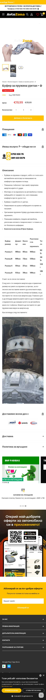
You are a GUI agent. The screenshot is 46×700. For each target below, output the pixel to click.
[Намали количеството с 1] (16, 110)
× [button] (43, 675)
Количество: (7, 110)
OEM (4, 95)
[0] (42, 14)
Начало (4, 82)
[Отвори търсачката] (27, 14)
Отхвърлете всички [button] (33, 690)
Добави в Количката (23, 118)
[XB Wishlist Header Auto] (38, 14)
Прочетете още (7, 686)
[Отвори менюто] (3, 14)
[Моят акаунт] (31, 14)
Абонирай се (23, 607)
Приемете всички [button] (11, 690)
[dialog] (23, 686)
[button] (23, 696)
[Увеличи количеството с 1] (31, 110)
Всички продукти (12, 82)
